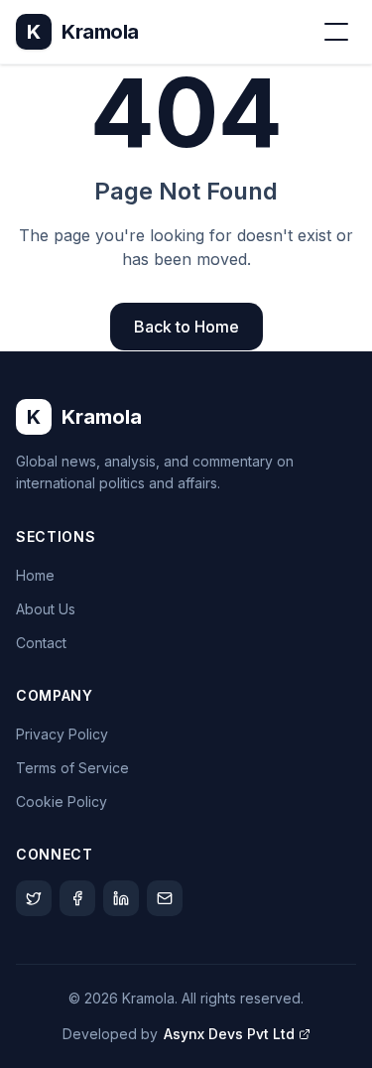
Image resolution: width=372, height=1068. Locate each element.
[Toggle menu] (336, 32)
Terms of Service (72, 767)
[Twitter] (34, 898)
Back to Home (186, 326)
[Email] (165, 898)
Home (35, 575)
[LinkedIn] (121, 898)
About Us (45, 609)
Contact (41, 642)
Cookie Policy (61, 801)
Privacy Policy (62, 734)
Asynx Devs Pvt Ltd (229, 1033)
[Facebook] (77, 898)
